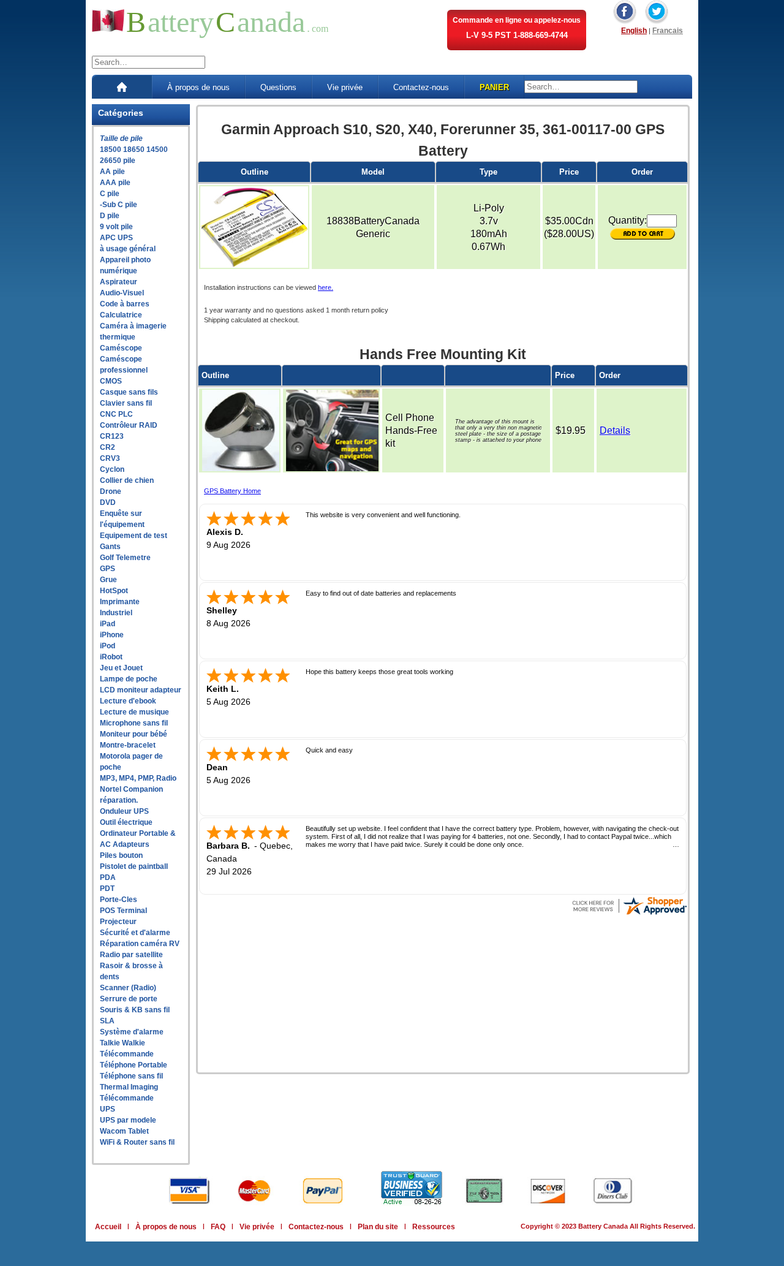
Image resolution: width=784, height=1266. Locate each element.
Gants (110, 546)
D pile (109, 215)
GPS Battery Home (232, 491)
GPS (107, 568)
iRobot (111, 657)
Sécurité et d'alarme (135, 932)
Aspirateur (118, 282)
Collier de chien (127, 480)
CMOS (111, 381)
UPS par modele (128, 1120)
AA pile (112, 171)
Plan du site (378, 1226)
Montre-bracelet (128, 745)
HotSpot (114, 590)
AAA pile (115, 182)
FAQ (218, 1226)
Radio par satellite (131, 954)
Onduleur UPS (124, 811)
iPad (107, 624)
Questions (278, 87)
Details (615, 430)
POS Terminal (123, 910)
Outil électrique (126, 822)
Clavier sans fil (126, 403)
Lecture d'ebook (128, 701)
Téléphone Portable (133, 1065)
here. (325, 287)
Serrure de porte (128, 999)
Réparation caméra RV (139, 943)
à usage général (128, 248)
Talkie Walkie (122, 1043)
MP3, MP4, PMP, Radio (138, 778)
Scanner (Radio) (128, 988)
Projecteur (118, 921)
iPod (107, 646)
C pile (109, 193)
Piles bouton (121, 855)
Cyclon (112, 469)
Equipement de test (133, 535)
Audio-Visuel (122, 293)
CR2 (107, 447)
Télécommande (127, 1054)
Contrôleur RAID (128, 425)
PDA (108, 877)
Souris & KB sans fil (135, 1010)
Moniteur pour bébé (133, 734)
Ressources (433, 1226)
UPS (107, 1109)
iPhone (112, 635)
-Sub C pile (118, 204)
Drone (110, 491)
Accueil (108, 1226)
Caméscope (121, 348)
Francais (667, 30)
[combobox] (148, 62)
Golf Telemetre (125, 557)
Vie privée (345, 87)
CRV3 (110, 458)
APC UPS (116, 237)
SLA (107, 1021)
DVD (108, 502)
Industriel (116, 612)
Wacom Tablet (124, 1131)
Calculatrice (121, 315)
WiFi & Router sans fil (137, 1142)
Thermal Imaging (129, 1087)
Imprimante (120, 601)
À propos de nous (198, 87)
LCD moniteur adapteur (140, 690)
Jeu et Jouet (121, 668)
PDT (107, 888)
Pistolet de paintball (134, 866)
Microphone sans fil (134, 723)
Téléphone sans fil (131, 1076)
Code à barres (124, 304)
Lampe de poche (128, 679)
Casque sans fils (129, 392)
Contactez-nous (421, 87)
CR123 (112, 436)
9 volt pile (116, 226)
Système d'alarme (132, 1032)
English (634, 30)
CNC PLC (116, 414)
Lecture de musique (134, 712)
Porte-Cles (118, 899)
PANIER (494, 87)
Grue (108, 579)
